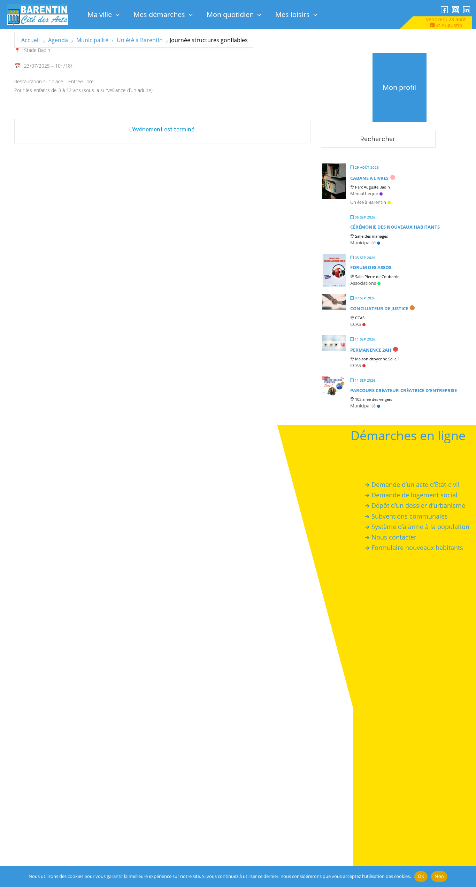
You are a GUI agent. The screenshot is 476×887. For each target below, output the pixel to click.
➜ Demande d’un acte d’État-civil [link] (412, 484)
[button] (116, 14)
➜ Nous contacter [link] (391, 537)
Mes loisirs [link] (292, 14)
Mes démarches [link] (159, 14)
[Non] (467, 876)
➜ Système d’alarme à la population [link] (417, 526)
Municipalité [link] (92, 40)
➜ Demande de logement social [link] (411, 495)
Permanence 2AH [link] (370, 350)
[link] (37, 14)
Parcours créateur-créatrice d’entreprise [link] (403, 390)
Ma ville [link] (99, 14)
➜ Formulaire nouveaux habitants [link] (414, 547)
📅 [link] (17, 65)
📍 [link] (17, 50)
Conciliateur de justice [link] (379, 308)
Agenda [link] (58, 40)
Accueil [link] (31, 40)
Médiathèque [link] (364, 193)
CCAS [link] (355, 324)
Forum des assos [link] (370, 267)
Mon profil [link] (399, 87)
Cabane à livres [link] (369, 178)
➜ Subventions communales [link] (406, 516)
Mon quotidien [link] (230, 14)
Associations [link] (363, 283)
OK (421, 876)
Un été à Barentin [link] (140, 40)
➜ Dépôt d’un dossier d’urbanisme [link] (415, 505)
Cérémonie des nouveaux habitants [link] (395, 227)
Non (439, 876)
